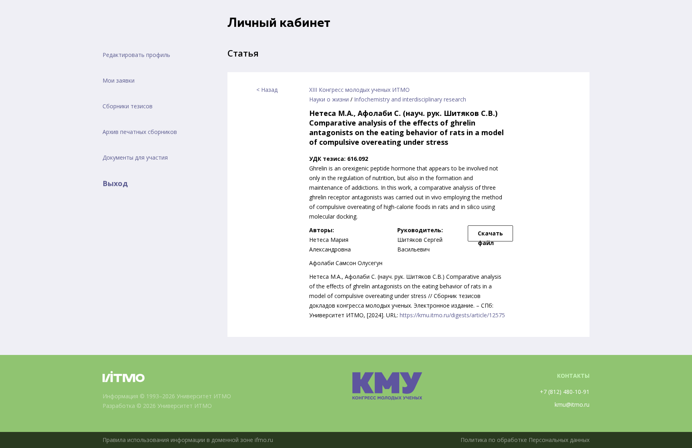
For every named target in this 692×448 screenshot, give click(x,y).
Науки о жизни (329, 99)
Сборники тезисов (128, 106)
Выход (115, 183)
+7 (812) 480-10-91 (564, 391)
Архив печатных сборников (140, 132)
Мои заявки (119, 80)
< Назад (267, 89)
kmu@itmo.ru (572, 404)
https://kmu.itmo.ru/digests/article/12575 (452, 315)
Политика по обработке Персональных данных (525, 440)
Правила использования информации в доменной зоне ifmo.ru (188, 440)
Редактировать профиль (136, 55)
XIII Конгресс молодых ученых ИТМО (359, 89)
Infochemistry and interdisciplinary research (410, 99)
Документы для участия (135, 157)
